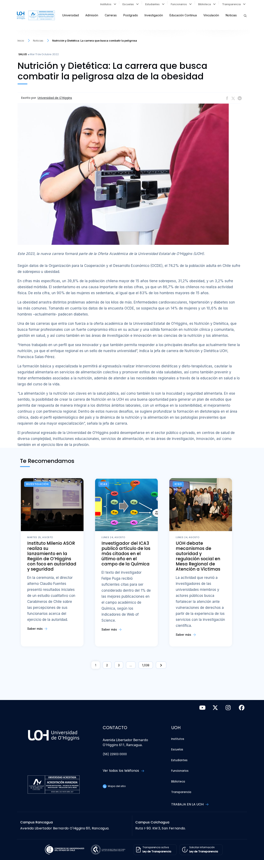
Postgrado (130, 15)
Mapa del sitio (116, 786)
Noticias (231, 15)
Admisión (91, 15)
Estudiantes (153, 4)
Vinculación (211, 15)
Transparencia (232, 4)
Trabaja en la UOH (187, 804)
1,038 (145, 665)
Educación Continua (183, 15)
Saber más (35, 628)
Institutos (106, 4)
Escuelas (129, 4)
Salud (22, 54)
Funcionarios (180, 4)
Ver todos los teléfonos (121, 770)
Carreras (111, 15)
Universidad (70, 15)
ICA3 (103, 484)
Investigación (154, 15)
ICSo (178, 484)
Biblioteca (205, 4)
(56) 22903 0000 (115, 754)
